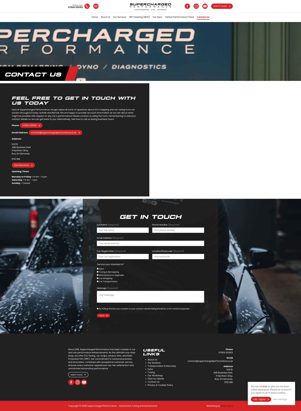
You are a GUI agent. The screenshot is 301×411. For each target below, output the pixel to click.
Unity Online (227, 405)
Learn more (76, 374)
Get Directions (21, 165)
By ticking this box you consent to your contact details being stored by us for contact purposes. (144, 308)
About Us (105, 17)
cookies (263, 386)
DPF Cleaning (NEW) (139, 17)
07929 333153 (29, 125)
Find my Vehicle (156, 378)
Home (95, 17)
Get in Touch (220, 6)
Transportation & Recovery (162, 365)
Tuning (151, 372)
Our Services (119, 17)
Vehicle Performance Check (179, 17)
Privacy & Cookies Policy (160, 385)
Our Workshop (155, 375)
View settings (280, 399)
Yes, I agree (259, 399)
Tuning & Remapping (109, 272)
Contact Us (203, 17)
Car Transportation (108, 281)
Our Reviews (154, 362)
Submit (101, 315)
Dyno (101, 268)
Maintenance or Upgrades (111, 275)
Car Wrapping (105, 278)
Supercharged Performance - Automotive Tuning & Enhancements (150, 6)
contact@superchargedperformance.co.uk (53, 132)
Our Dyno (157, 17)
